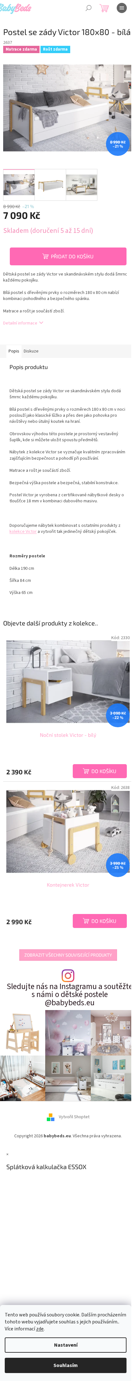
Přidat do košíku (72, 256)
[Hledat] (88, 8)
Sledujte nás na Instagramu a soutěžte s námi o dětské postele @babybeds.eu (70, 995)
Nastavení (65, 1345)
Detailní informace (20, 323)
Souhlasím (65, 1365)
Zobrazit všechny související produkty (68, 955)
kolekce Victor (23, 531)
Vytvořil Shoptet (74, 1117)
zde (40, 1328)
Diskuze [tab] (31, 351)
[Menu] (121, 8)
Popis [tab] (14, 351)
